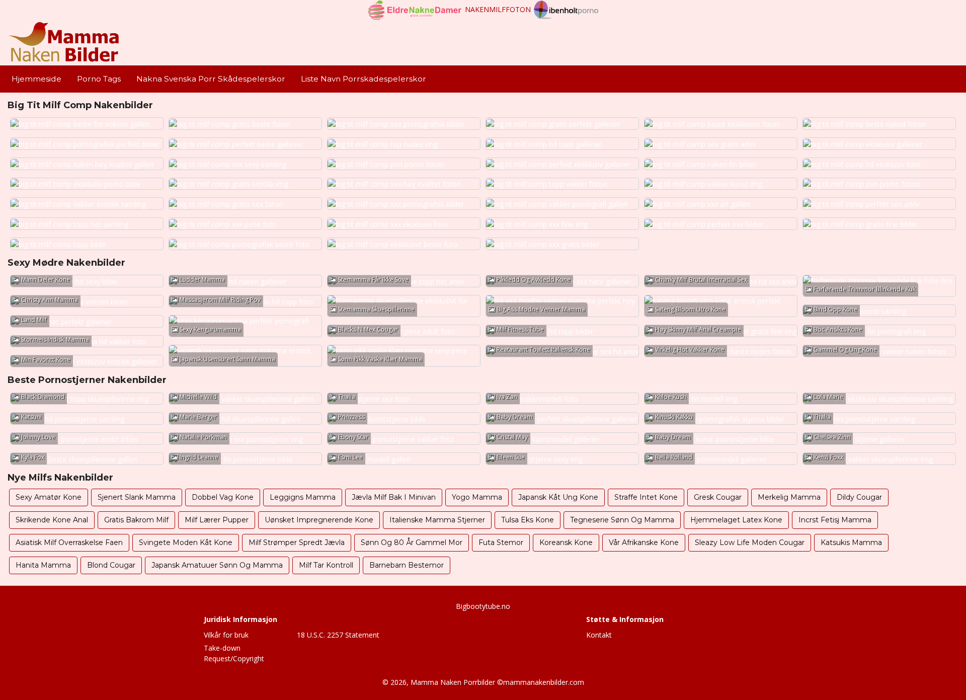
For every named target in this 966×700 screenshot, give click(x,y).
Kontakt (599, 635)
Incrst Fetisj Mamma (834, 519)
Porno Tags (99, 79)
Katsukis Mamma (851, 542)
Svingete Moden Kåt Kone (185, 542)
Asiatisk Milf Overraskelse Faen (69, 542)
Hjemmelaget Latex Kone (736, 519)
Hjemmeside (36, 79)
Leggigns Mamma (303, 497)
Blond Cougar (111, 565)
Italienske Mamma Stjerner (437, 519)
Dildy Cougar (859, 497)
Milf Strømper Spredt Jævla (297, 542)
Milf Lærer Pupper (217, 519)
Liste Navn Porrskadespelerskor (363, 79)
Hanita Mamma (43, 565)
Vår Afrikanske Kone (644, 542)
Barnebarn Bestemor (406, 565)
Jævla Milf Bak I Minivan (394, 497)
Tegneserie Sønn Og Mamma (622, 519)
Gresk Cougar (718, 497)
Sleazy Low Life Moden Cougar (749, 542)
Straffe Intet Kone (646, 497)
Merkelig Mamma (789, 497)
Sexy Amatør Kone (49, 497)
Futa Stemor (500, 542)
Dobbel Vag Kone (223, 497)
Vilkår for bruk (226, 635)
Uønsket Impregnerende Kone (319, 519)
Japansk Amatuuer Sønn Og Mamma (217, 565)
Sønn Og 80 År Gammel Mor (411, 542)
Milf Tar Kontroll (326, 565)
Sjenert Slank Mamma (137, 497)
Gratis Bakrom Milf (136, 519)
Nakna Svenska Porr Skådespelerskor (210, 79)
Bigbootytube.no (483, 606)
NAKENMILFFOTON (498, 9)
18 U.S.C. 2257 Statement (338, 635)
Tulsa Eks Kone (527, 519)
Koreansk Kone (566, 542)
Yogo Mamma (477, 497)
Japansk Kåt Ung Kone (558, 497)
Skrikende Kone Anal (52, 519)
